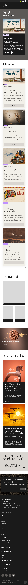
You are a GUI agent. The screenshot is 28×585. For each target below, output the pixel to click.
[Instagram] (6, 575)
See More (14, 105)
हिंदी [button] (23, 1)
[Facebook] (2, 575)
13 (20, 270)
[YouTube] (13, 575)
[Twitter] (10, 575)
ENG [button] (20, 1)
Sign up (22, 489)
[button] (15, 268)
